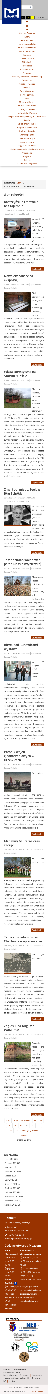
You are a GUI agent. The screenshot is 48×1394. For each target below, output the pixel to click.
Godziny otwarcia (27, 131)
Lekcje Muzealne (27, 141)
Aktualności (27, 62)
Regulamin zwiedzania (27, 127)
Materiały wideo (27, 69)
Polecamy (7, 1369)
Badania (27, 160)
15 (35, 1120)
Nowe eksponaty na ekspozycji (18, 278)
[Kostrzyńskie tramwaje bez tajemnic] (17, 227)
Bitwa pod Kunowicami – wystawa (22, 646)
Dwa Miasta (27, 87)
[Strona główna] (27, 29)
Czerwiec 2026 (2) (13, 1163)
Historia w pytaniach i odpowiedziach (27, 149)
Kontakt (27, 54)
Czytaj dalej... (37, 269)
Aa (23, 17)
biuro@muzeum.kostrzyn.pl (19, 1238)
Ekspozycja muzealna (27, 109)
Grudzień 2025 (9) (13, 1188)
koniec (24, 1135)
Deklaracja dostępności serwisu (16, 1375)
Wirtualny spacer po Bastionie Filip (27, 76)
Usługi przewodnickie (27, 123)
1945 (27, 98)
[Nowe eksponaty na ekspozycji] (17, 301)
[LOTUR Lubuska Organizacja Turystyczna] (32, 1346)
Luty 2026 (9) (11, 1179)
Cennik (27, 120)
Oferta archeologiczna (27, 163)
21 (33, 1125)
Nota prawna (37, 1375)
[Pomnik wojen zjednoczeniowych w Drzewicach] (17, 781)
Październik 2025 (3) (14, 1196)
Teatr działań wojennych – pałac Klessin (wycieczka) (23, 562)
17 (8, 1125)
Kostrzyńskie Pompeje (27, 113)
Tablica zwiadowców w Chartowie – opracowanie (23, 939)
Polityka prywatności (12, 1372)
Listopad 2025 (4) (13, 1192)
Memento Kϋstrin (27, 102)
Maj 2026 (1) (10, 1167)
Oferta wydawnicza (27, 47)
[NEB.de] (29, 1326)
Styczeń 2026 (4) (12, 1184)
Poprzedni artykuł (22, 1120)
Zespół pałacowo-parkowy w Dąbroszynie (27, 116)
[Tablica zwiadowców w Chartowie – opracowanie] (17, 963)
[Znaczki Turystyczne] (24, 1356)
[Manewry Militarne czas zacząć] (17, 866)
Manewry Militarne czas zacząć (22, 843)
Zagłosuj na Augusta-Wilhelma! (20, 1028)
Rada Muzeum (27, 40)
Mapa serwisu (20, 1369)
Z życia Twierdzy (27, 58)
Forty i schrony (27, 94)
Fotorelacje (27, 65)
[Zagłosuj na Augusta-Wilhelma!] (17, 1051)
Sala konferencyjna (27, 51)
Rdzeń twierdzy (27, 91)
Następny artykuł (30, 1130)
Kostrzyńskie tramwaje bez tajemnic (21, 203)
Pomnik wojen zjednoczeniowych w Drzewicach (19, 755)
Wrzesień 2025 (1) (13, 1200)
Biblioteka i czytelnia (27, 44)
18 (15, 1125)
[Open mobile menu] (27, 22)
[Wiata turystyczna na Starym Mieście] (17, 397)
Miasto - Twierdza (27, 83)
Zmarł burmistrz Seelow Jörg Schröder (22, 491)
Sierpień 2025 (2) (12, 1204)
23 (11, 1130)
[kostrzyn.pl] (12, 1326)
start (8, 1120)
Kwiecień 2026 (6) (13, 1171)
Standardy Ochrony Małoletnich (16, 1378)
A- (38, 17)
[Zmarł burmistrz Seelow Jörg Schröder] (17, 515)
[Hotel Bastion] (24, 1336)
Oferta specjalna (27, 134)
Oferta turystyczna (27, 105)
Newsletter (27, 80)
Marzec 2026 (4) (12, 1175)
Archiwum (27, 73)
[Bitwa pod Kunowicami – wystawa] (17, 670)
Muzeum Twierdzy (27, 33)
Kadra (27, 36)
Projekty (27, 156)
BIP (4, 1381)
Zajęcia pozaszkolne (27, 145)
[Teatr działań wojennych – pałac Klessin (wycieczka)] (17, 585)
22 (39, 1125)
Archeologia (27, 152)
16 (41, 1120)
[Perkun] (15, 1346)
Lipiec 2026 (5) (11, 1159)
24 (17, 1130)
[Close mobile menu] (27, 25)
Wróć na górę (37, 1391)
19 (21, 1125)
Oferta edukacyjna (27, 138)
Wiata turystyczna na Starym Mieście (20, 373)
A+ (43, 17)
